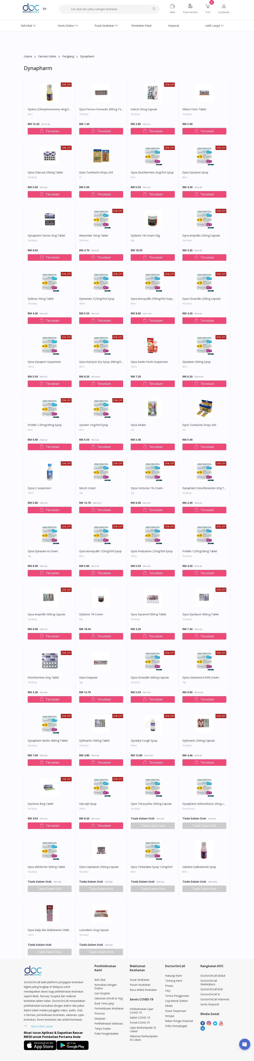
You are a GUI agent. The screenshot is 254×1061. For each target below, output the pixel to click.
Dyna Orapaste (88, 680)
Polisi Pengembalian (106, 1033)
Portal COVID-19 (140, 1022)
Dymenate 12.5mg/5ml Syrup (96, 301)
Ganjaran (99, 1018)
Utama (28, 56)
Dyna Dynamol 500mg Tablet (148, 617)
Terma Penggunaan (177, 995)
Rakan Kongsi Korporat (179, 1021)
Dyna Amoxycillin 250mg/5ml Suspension (153, 301)
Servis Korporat (209, 1004)
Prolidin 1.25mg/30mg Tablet (199, 553)
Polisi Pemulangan (176, 1026)
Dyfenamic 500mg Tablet (94, 743)
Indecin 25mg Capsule (144, 111)
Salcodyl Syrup (88, 806)
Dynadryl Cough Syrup (144, 743)
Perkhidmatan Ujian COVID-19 (141, 1010)
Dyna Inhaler (138, 427)
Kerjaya (169, 1016)
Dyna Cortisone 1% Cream (147, 490)
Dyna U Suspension (39, 490)
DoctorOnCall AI (210, 994)
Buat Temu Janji (104, 1003)
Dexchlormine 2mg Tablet (43, 680)
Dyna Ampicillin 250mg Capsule (201, 238)
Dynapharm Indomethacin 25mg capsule (204, 806)
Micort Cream (87, 490)
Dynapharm (87, 56)
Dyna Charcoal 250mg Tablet (45, 175)
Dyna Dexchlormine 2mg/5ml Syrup (152, 175)
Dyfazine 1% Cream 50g (145, 238)
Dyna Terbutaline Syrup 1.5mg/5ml (151, 869)
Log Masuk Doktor (176, 1001)
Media (169, 1006)
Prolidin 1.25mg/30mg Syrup (45, 427)
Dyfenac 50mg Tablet (41, 301)
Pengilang (68, 56)
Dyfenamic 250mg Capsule (198, 743)
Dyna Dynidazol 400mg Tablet (200, 617)
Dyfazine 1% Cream (91, 617)
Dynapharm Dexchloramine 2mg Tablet (204, 490)
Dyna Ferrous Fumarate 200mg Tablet (101, 111)
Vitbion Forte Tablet (194, 111)
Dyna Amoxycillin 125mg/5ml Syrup (100, 553)
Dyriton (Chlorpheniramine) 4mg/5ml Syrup (50, 111)
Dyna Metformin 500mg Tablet (46, 869)
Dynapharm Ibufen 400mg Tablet (48, 743)
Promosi (99, 1013)
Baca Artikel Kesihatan (143, 990)
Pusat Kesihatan (104, 25)
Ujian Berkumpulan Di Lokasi (143, 1029)
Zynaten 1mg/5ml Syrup (93, 427)
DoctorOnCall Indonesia (214, 999)
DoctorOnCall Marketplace (208, 982)
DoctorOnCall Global (212, 975)
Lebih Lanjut (212, 25)
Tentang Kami (173, 980)
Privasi (169, 985)
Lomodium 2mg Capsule (94, 932)
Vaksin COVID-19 (140, 1017)
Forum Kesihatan (140, 985)
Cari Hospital (102, 993)
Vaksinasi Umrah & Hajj (108, 998)
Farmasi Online (47, 56)
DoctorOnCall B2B (211, 989)
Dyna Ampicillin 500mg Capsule (46, 617)
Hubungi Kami (173, 975)
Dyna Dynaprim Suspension (44, 364)
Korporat (173, 25)
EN (44, 8)
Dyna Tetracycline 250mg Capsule (151, 806)
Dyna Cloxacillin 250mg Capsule (201, 301)
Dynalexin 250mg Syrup (196, 364)
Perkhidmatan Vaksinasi (108, 1023)
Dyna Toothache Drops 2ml (96, 175)
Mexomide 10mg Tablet (93, 238)
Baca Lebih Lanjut (42, 1026)
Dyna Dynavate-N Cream (43, 553)
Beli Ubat (26, 25)
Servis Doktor (66, 25)
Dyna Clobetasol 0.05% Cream (200, 680)
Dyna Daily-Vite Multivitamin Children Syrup (50, 932)
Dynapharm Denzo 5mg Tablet (46, 238)
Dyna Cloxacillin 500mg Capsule (150, 680)
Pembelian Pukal (141, 25)
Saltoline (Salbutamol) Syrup (199, 869)
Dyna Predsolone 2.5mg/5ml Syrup (152, 553)
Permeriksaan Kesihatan (109, 1008)
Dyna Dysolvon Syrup (195, 175)
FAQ (167, 990)
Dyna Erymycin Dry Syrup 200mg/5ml (101, 364)
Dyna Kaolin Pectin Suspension (149, 364)
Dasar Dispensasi (175, 1011)
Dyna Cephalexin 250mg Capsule (99, 869)
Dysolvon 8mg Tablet (41, 806)
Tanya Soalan (102, 1028)
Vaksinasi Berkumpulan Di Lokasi (143, 1037)
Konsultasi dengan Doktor (105, 986)
